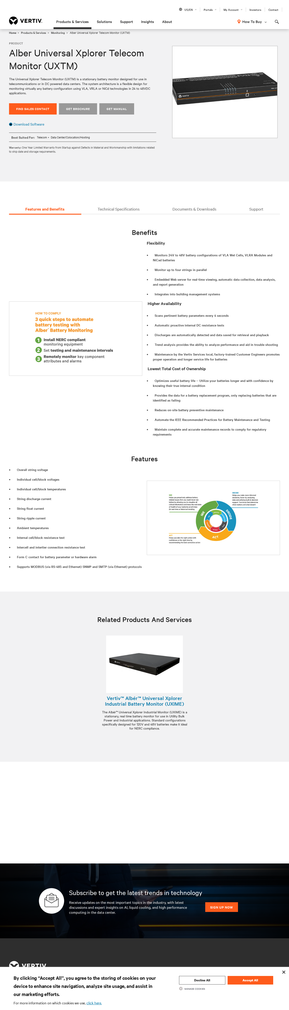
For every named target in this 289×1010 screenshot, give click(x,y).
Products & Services (72, 21)
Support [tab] (256, 208)
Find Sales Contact (32, 109)
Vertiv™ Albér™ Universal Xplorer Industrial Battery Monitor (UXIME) (144, 701)
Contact (273, 9)
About (167, 21)
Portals (208, 9)
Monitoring (58, 32)
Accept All (250, 980)
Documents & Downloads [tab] (194, 208)
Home (12, 32)
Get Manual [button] (117, 109)
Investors (255, 9)
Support (126, 21)
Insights (147, 21)
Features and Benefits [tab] (45, 209)
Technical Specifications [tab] (119, 208)
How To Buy (252, 21)
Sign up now (221, 907)
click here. (94, 1002)
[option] (225, 92)
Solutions (104, 21)
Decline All (202, 980)
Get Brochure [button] (78, 109)
